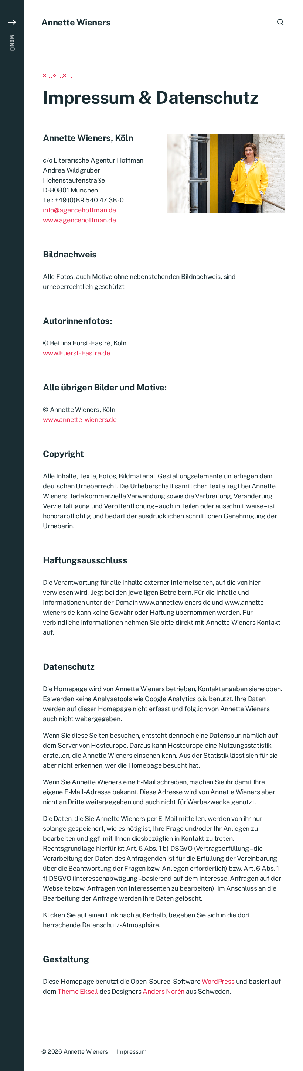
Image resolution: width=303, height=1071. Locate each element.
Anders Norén (163, 991)
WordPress (218, 981)
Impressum (132, 1051)
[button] (12, 535)
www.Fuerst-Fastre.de (76, 353)
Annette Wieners (75, 22)
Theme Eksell (78, 991)
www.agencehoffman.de (79, 220)
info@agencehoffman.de (79, 210)
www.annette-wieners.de (80, 419)
